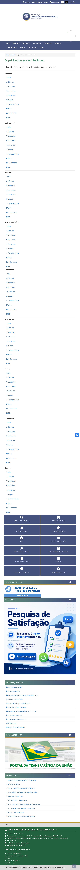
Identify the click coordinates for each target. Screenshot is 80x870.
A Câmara (16, 43)
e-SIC (21, 541)
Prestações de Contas (15, 715)
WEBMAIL (58, 562)
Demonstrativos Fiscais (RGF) (17, 719)
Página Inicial (10, 55)
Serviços (58, 43)
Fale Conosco (32, 48)
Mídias (22, 48)
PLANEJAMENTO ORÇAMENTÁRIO (58, 551)
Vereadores (26, 43)
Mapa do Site (44, 2)
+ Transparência (11, 48)
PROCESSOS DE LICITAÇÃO (21, 551)
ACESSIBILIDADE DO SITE (58, 572)
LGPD (42, 48)
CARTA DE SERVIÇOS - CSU (58, 541)
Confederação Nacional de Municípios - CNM (21, 808)
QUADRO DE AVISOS (21, 531)
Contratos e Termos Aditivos (17, 707)
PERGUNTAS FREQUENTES (21, 572)
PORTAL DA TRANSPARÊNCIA (22, 521)
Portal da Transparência (13, 853)
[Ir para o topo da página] (74, 866)
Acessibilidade (55, 2)
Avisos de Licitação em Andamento (19, 703)
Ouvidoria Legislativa (12, 860)
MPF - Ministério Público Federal (17, 800)
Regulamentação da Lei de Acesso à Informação (23, 695)
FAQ (35, 2)
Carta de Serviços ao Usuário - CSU (17, 856)
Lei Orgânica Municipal (15, 687)
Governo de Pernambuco (15, 796)
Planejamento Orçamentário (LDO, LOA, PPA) (22, 711)
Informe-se (48, 43)
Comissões (37, 43)
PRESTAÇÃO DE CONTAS (21, 562)
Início (8, 43)
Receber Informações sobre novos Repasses (21, 816)
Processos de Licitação (15, 699)
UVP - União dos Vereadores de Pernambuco (21, 788)
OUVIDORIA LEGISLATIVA (58, 531)
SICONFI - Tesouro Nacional (15, 812)
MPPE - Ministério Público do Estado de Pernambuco (23, 804)
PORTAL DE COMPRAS (58, 521)
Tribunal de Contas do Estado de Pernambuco (21, 780)
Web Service (12, 723)
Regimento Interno (14, 691)
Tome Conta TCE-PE (13, 784)
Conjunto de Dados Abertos (16, 727)
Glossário (28, 2)
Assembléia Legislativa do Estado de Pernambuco (22, 792)
